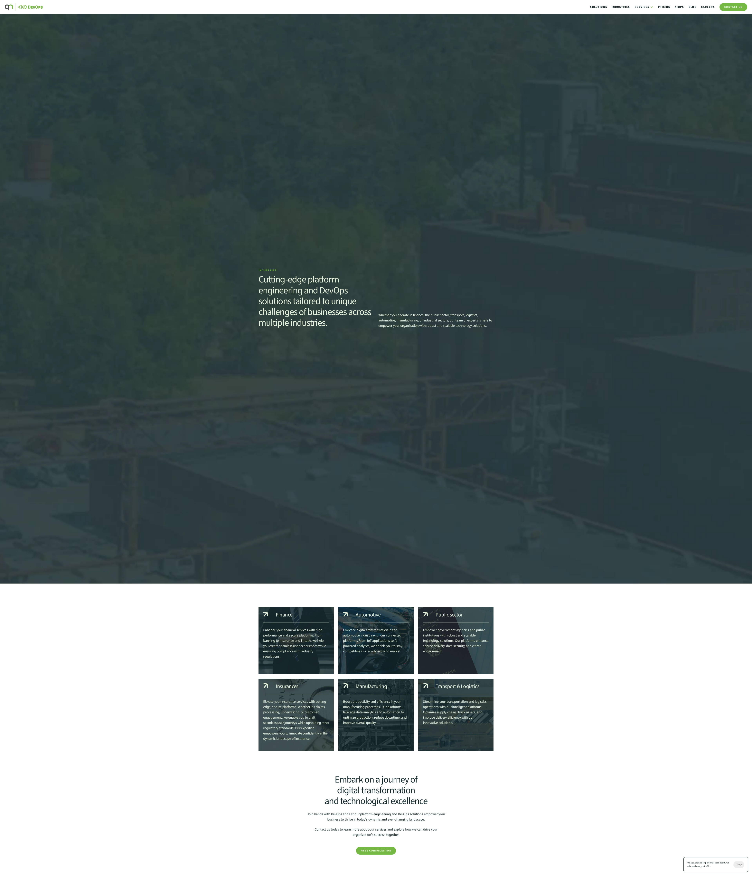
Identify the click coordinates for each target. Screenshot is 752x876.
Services (642, 7)
